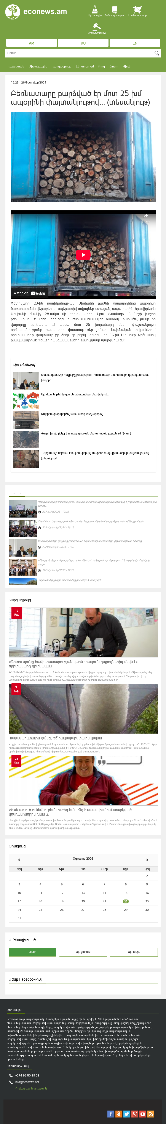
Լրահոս (15, 492)
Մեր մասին (14, 1010)
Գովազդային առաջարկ (31, 1088)
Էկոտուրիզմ (85, 66)
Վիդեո (127, 66)
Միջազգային (38, 66)
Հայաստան (16, 66)
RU (83, 43)
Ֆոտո (114, 66)
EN (134, 43)
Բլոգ (101, 66)
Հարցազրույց (61, 66)
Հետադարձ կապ (18, 1066)
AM (31, 43)
